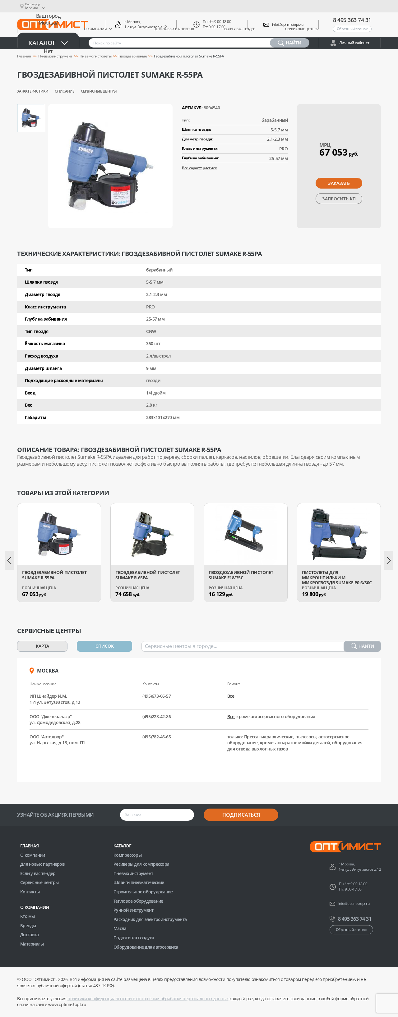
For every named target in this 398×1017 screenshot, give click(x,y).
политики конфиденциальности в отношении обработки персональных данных (148, 998)
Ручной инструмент (133, 910)
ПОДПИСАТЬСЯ (241, 814)
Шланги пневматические (138, 882)
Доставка (29, 934)
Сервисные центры (99, 91)
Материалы (32, 944)
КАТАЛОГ (122, 846)
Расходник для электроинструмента (150, 919)
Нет (48, 51)
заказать (339, 183)
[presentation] (9, 560)
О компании (32, 855)
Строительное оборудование (143, 892)
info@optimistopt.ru (287, 24)
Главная (29, 846)
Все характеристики (199, 168)
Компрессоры (127, 855)
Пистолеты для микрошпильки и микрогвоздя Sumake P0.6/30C (337, 578)
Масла (119, 928)
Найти (366, 646)
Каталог (42, 43)
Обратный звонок (352, 28)
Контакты (29, 892)
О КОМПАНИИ (34, 907)
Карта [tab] (42, 646)
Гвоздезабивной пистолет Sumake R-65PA (147, 575)
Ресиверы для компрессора (141, 864)
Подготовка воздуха (133, 938)
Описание (65, 91)
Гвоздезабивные (132, 56)
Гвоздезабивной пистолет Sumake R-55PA (54, 575)
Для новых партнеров (42, 864)
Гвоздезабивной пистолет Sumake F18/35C (241, 575)
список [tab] (104, 646)
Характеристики (33, 91)
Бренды (28, 925)
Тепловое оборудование (138, 901)
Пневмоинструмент (133, 873)
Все (230, 696)
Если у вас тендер (37, 873)
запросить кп (339, 199)
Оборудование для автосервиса (145, 947)
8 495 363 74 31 (352, 20)
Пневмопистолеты (96, 56)
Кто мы (27, 916)
